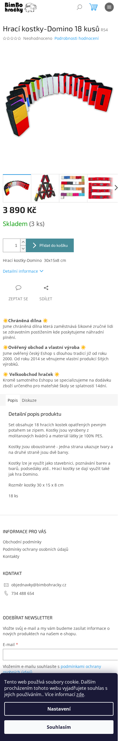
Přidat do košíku (53, 245)
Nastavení (59, 709)
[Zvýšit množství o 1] (23, 242)
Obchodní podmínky (22, 542)
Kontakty (11, 556)
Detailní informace (20, 271)
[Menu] (109, 7)
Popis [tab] (13, 400)
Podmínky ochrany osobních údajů (35, 549)
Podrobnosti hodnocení (76, 38)
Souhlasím (59, 727)
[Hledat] (79, 7)
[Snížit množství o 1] (23, 248)
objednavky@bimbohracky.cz (38, 584)
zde (80, 694)
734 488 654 (22, 593)
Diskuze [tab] (29, 400)
